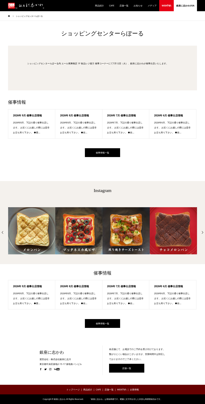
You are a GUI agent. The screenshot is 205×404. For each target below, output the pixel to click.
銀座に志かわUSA (185, 5)
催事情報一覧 (102, 152)
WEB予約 (166, 5)
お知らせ (138, 5)
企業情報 (134, 389)
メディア (152, 5)
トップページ (73, 389)
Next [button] (202, 232)
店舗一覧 (123, 5)
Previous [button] (2, 232)
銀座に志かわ (52, 352)
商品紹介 (99, 5)
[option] (31, 230)
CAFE (111, 5)
